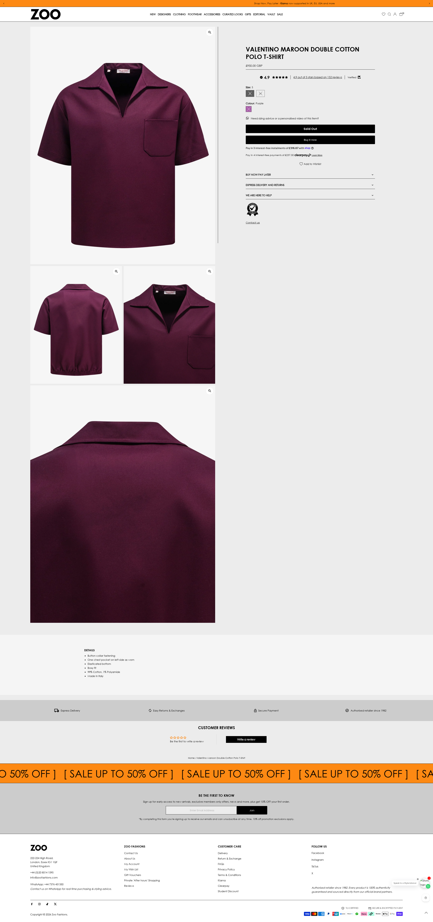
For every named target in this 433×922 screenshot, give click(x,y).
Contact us (253, 222)
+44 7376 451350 (53, 884)
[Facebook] (31, 904)
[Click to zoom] (209, 32)
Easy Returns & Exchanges (169, 710)
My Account (131, 864)
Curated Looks (232, 14)
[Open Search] (389, 14)
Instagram (318, 859)
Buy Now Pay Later (258, 174)
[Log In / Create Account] (394, 14)
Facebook (318, 853)
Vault (271, 14)
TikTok (315, 866)
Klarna (222, 880)
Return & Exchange (229, 858)
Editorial (259, 14)
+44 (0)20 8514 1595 (41, 872)
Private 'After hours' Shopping (142, 880)
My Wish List (131, 869)
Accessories (212, 14)
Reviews (129, 885)
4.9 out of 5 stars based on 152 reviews (317, 77)
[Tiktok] (47, 904)
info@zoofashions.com (44, 877)
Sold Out (310, 128)
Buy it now (310, 140)
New (153, 14)
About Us (129, 858)
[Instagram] (39, 904)
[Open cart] (401, 14)
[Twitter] (55, 904)
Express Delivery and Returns (265, 184)
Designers (164, 14)
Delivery (223, 853)
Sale (280, 14)
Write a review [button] (246, 739)
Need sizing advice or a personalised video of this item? (285, 118)
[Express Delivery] (56, 711)
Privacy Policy (226, 869)
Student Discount (228, 891)
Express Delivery (70, 710)
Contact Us (131, 853)
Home (191, 758)
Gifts (248, 14)
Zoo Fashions (59, 914)
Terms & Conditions (229, 875)
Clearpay (223, 885)
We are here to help (259, 195)
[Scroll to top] (426, 912)
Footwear (195, 14)
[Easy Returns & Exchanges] (150, 711)
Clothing (179, 14)
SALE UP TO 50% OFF (136, 773)
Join (251, 810)
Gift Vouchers (132, 875)
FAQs (221, 864)
